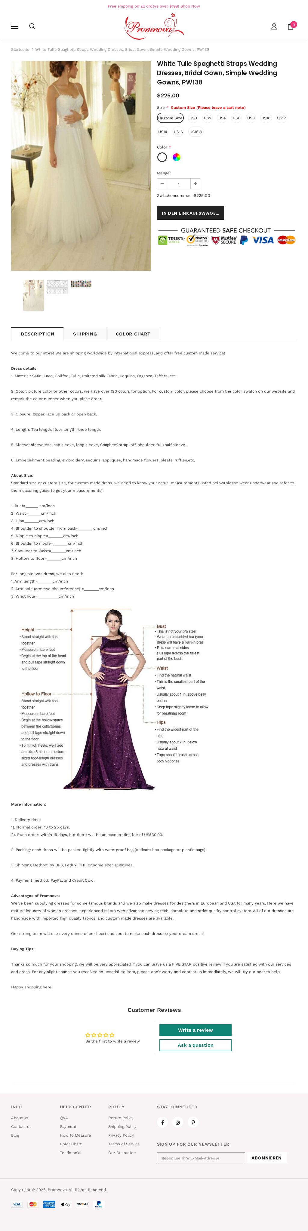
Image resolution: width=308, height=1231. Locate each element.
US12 (281, 118)
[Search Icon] (32, 26)
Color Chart (133, 334)
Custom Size (170, 118)
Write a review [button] (195, 1030)
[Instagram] (177, 1122)
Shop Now (190, 6)
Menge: (164, 173)
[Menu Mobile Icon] (14, 26)
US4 (222, 118)
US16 (178, 132)
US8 (251, 118)
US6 (236, 118)
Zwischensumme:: (174, 195)
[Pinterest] (193, 1122)
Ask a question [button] (196, 1045)
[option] (81, 166)
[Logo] (153, 26)
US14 (162, 132)
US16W (195, 132)
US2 (207, 118)
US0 (193, 118)
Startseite (20, 49)
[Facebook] (162, 1122)
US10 (265, 118)
